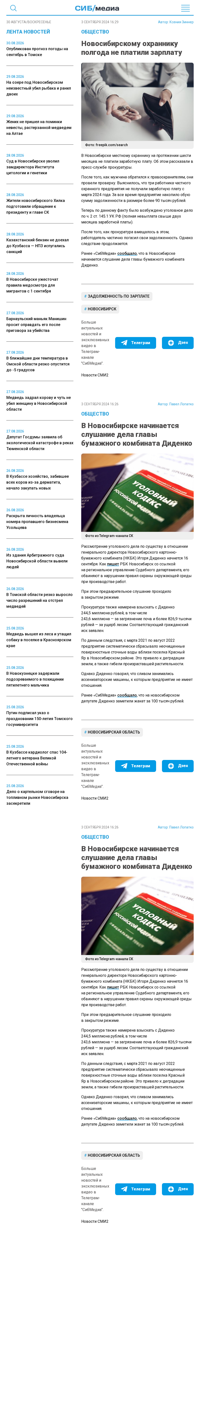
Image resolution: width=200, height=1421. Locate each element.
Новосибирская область (113, 732)
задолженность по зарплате (118, 296)
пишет (113, 564)
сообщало (127, 253)
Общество (95, 32)
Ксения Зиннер (182, 22)
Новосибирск (101, 309)
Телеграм (140, 342)
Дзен (183, 342)
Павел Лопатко (181, 404)
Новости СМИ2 (95, 375)
